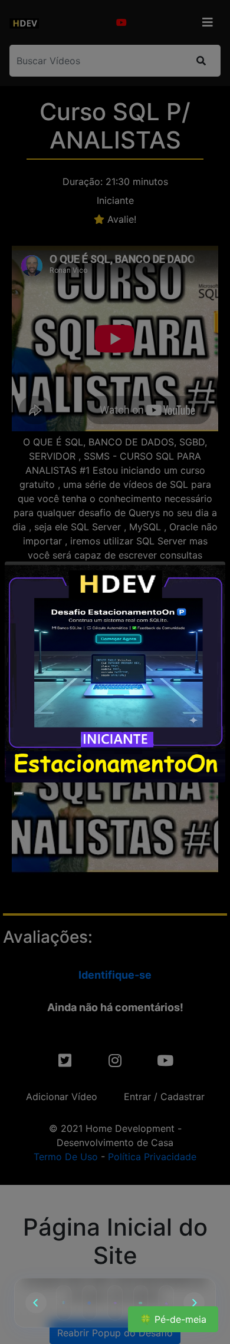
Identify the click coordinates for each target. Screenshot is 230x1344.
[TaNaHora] (89, 1302)
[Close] (19, 793)
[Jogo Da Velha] (63, 1302)
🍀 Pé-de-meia (173, 1319)
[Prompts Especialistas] (141, 1302)
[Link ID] (166, 1302)
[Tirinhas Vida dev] (115, 1302)
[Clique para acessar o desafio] (115, 672)
